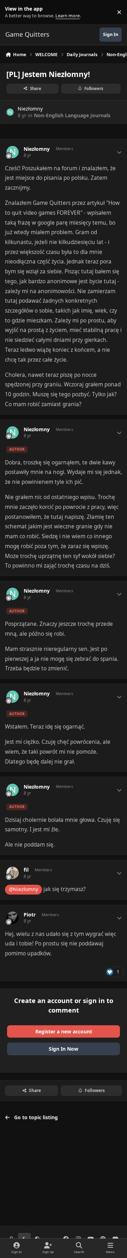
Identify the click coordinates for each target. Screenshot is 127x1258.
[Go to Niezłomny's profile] (10, 112)
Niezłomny (30, 108)
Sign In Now (63, 1048)
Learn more (13, 12)
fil (26, 870)
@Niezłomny (23, 889)
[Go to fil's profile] (12, 873)
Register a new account (63, 1031)
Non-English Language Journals (72, 115)
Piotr (30, 915)
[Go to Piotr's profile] (12, 918)
